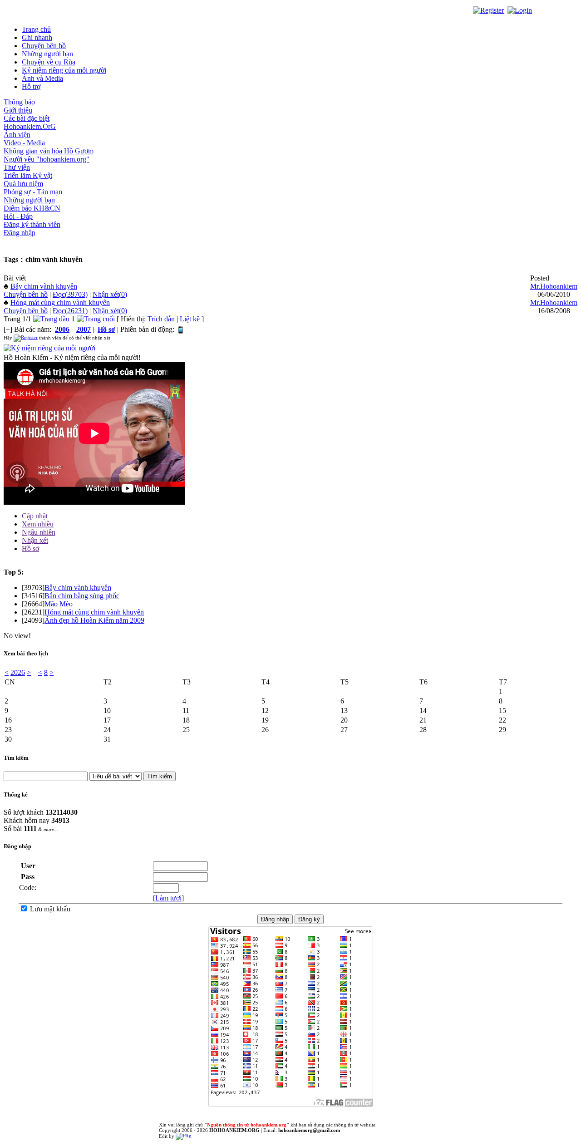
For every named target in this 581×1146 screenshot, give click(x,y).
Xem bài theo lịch (26, 653)
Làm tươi (168, 898)
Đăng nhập (19, 232)
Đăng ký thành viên (32, 224)
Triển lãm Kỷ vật (28, 175)
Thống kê (16, 794)
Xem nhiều (38, 524)
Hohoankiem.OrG (30, 126)
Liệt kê (190, 319)
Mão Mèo (58, 604)
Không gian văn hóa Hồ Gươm (49, 151)
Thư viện (17, 167)
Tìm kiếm (16, 757)
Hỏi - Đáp (18, 216)
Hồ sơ (30, 548)
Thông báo (19, 102)
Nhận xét (35, 540)
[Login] (519, 10)
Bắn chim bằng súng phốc (81, 596)
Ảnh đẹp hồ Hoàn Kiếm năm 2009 (94, 620)
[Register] (488, 10)
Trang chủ (36, 29)
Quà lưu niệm (23, 183)
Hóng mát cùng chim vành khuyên (60, 302)
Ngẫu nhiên (38, 532)
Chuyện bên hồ (44, 45)
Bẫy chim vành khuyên (43, 286)
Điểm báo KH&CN (32, 208)
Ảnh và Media (42, 78)
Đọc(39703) (70, 294)
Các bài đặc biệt (26, 118)
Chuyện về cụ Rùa (48, 62)
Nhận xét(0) (110, 294)
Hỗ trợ (31, 86)
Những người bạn (47, 54)
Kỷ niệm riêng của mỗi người (64, 70)
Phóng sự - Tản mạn (33, 192)
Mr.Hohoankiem (553, 286)
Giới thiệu (18, 110)
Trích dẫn (161, 319)
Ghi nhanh (37, 37)
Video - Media (24, 143)
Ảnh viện (17, 134)
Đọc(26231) (70, 311)
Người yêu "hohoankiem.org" (46, 159)
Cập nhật (35, 516)
